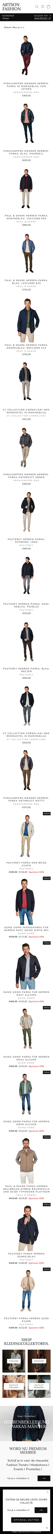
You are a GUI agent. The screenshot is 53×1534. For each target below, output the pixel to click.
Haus (20, 1416)
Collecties (29, 1416)
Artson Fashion (11, 6)
